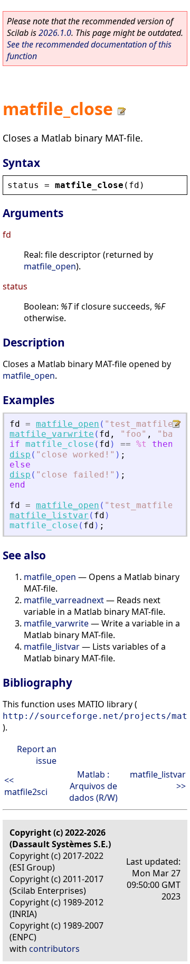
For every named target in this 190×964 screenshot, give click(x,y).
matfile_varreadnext (64, 600)
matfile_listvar (49, 515)
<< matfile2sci (26, 786)
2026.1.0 (55, 33)
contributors (54, 948)
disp (20, 455)
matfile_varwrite (52, 434)
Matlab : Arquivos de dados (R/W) (93, 786)
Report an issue (36, 754)
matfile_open (50, 266)
